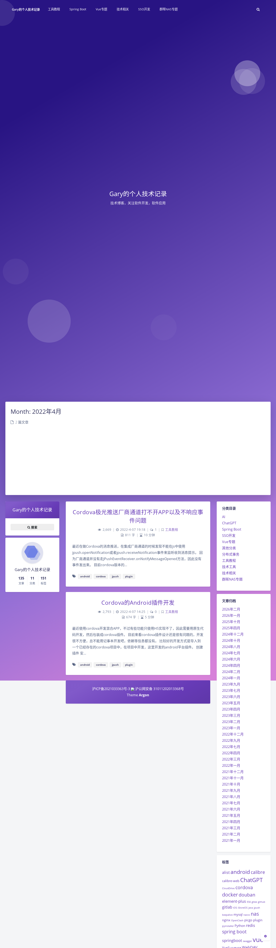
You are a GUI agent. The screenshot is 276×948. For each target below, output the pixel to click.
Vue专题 (228, 541)
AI (223, 516)
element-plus (234, 901)
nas (255, 913)
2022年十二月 (233, 734)
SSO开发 (228, 535)
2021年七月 (231, 803)
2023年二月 (231, 721)
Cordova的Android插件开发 (138, 602)
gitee (254, 901)
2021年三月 (231, 828)
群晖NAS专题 (232, 579)
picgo (248, 920)
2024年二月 (231, 671)
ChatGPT (229, 523)
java (250, 907)
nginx (226, 920)
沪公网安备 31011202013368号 (159, 688)
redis (250, 925)
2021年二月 (231, 834)
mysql (238, 914)
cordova (244, 887)
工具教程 (229, 560)
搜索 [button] (33, 527)
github (261, 901)
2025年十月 (231, 621)
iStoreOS (243, 907)
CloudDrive (228, 888)
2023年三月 (231, 715)
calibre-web (230, 881)
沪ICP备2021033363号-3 (111, 688)
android (240, 871)
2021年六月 (231, 809)
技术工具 (229, 566)
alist (226, 872)
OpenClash (237, 920)
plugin (257, 920)
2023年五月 (231, 703)
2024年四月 (231, 665)
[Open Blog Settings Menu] (265, 935)
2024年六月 (231, 659)
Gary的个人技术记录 (26, 9)
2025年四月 (231, 628)
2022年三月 (231, 759)
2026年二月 (231, 609)
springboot (232, 940)
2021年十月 (231, 784)
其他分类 (229, 548)
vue (258, 939)
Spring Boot (231, 529)
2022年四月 (231, 753)
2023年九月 (231, 684)
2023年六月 (231, 696)
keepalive (227, 914)
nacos (246, 914)
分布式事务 (230, 554)
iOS (235, 907)
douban (247, 895)
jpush (257, 907)
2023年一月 (231, 728)
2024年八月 (231, 646)
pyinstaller (228, 926)
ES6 (249, 901)
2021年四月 (231, 821)
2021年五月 (231, 815)
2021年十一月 (233, 778)
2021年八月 (231, 796)
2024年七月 (231, 653)
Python (240, 925)
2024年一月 (231, 678)
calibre (258, 872)
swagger (247, 941)
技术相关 (229, 573)
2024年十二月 (233, 634)
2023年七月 (231, 690)
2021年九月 (231, 790)
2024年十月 (231, 640)
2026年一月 (231, 615)
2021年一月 (231, 840)
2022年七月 (231, 746)
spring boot (234, 932)
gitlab (227, 907)
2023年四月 (231, 709)
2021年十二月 (233, 771)
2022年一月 (231, 765)
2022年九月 (231, 740)
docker (230, 894)
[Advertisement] (138, 463)
